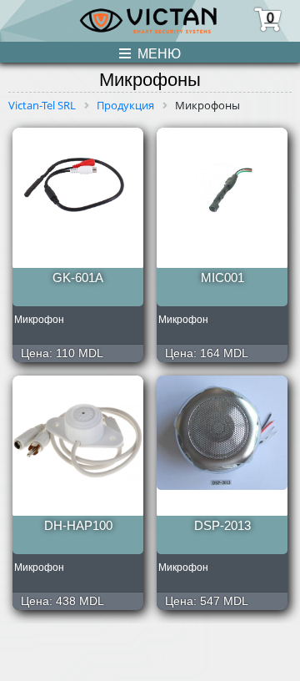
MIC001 (222, 277)
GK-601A (77, 277)
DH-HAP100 (78, 525)
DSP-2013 (222, 525)
